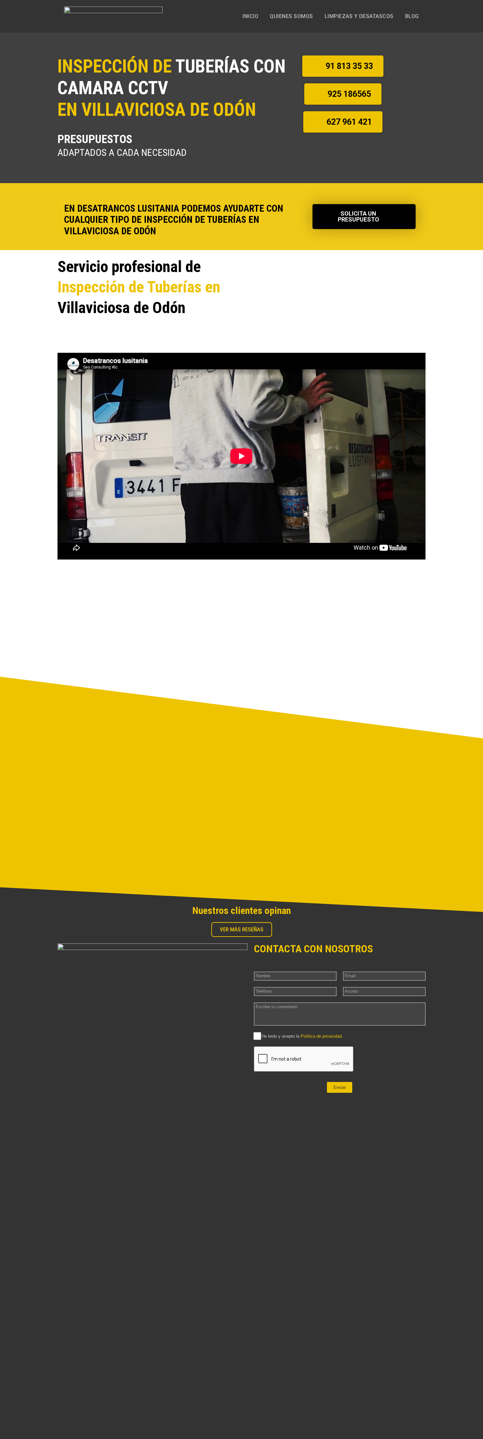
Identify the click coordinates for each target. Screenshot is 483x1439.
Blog (412, 16)
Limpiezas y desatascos (359, 16)
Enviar (340, 1087)
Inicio (250, 16)
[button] (342, 66)
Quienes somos (291, 16)
